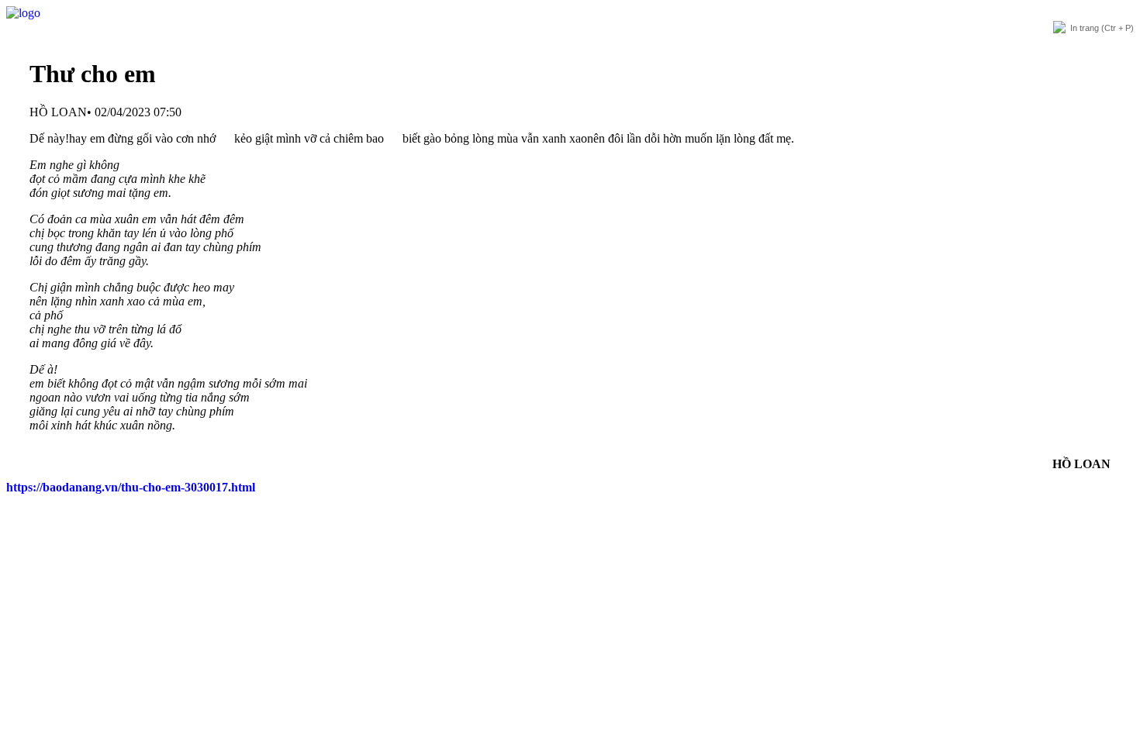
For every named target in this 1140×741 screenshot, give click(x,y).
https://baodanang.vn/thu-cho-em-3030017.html (130, 487)
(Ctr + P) (1102, 28)
